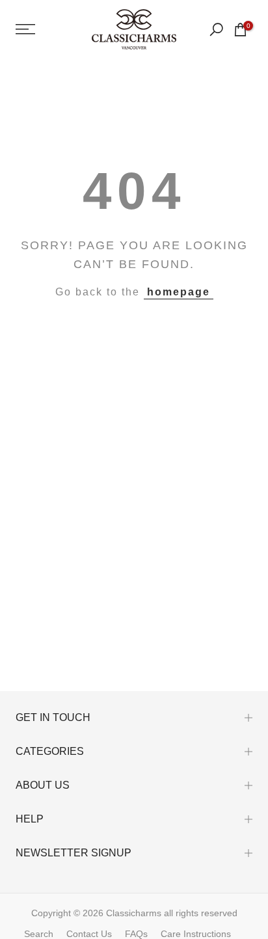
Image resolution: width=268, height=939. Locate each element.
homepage (178, 291)
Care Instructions (196, 934)
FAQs (136, 934)
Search (38, 934)
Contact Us (89, 934)
